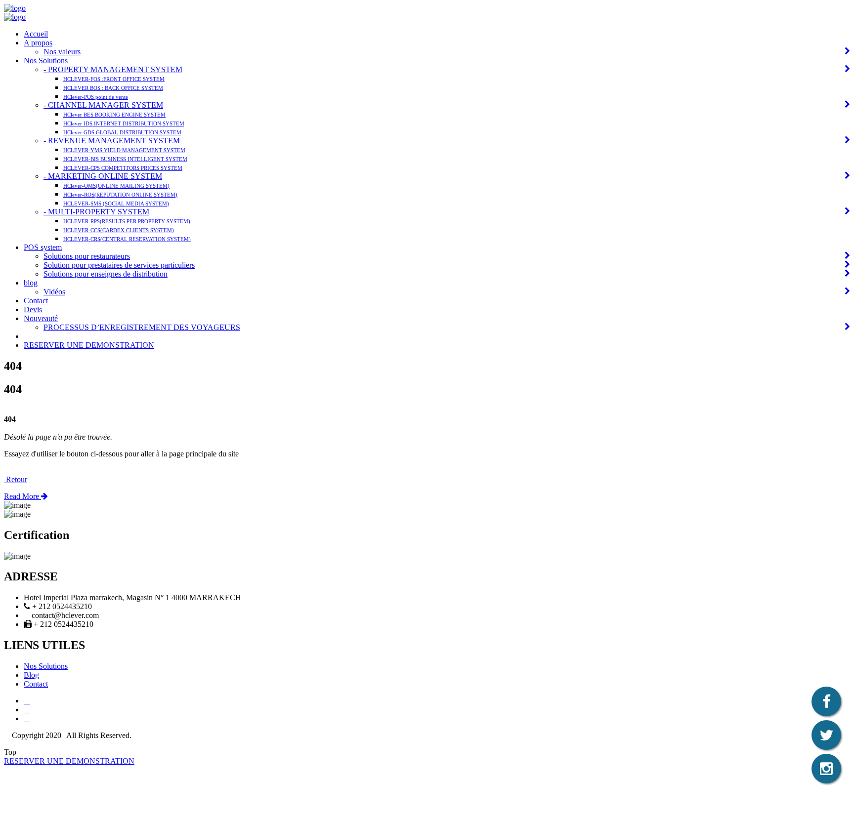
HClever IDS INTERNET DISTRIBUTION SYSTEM (123, 123)
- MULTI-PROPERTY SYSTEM (96, 211)
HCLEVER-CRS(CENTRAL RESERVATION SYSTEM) (127, 239)
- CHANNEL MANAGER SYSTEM (103, 105)
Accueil (36, 34)
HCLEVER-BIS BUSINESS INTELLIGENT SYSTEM (125, 159)
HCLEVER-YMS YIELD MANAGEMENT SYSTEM (124, 150)
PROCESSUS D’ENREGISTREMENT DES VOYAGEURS (141, 327)
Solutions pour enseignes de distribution (105, 274)
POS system (43, 247)
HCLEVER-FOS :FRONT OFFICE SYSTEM (114, 79)
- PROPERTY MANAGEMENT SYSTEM (112, 69)
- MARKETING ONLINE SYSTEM (102, 176)
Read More (22, 496)
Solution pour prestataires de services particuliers (119, 265)
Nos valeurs (62, 51)
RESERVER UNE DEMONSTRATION (89, 345)
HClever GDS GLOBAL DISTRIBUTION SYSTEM (122, 132)
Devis (33, 309)
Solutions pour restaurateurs (86, 256)
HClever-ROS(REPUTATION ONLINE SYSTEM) (120, 195)
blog (31, 283)
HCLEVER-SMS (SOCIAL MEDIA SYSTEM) (116, 203)
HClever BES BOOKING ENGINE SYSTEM (114, 115)
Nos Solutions (46, 60)
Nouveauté (41, 318)
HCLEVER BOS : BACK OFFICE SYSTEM (113, 88)
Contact (36, 300)
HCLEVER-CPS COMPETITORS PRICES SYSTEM (122, 168)
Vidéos (54, 291)
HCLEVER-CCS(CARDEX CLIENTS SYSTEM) (118, 230)
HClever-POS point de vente (95, 97)
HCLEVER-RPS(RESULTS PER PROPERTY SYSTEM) (126, 221)
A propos (38, 43)
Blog (31, 675)
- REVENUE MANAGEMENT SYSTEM (111, 140)
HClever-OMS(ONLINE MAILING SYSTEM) (116, 186)
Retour (15, 479)
